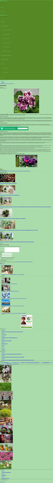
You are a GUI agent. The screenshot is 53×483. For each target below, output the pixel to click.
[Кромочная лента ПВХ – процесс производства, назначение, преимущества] (6, 425)
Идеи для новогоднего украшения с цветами (8, 183)
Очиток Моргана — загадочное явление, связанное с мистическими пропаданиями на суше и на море (19, 230)
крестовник (12, 362)
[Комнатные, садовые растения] (3, 2)
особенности (46, 362)
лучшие (22, 362)
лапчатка (15, 362)
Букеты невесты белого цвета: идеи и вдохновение (9, 195)
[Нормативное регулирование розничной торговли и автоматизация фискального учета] (6, 297)
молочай (25, 362)
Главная (1, 83)
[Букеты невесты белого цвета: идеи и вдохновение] (7, 193)
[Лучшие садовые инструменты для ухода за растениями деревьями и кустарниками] (6, 312)
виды (3, 362)
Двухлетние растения (6, 38)
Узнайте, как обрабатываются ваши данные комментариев (24, 261)
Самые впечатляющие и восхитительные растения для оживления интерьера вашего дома (17, 241)
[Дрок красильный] (5, 416)
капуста (9, 362)
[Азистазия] (5, 373)
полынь (9, 363)
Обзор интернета (5, 72)
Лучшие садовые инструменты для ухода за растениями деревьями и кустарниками (14, 313)
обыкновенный (36, 362)
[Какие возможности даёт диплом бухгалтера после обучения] (6, 290)
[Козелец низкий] (5, 390)
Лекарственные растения (6, 51)
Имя (1, 253)
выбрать (6, 362)
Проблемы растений (5, 59)
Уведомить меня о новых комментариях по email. (8, 257)
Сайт (0, 256)
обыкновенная (30, 362)
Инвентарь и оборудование (6, 55)
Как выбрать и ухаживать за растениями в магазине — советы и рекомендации (13, 274)
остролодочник (51, 362)
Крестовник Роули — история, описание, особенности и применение (13, 218)
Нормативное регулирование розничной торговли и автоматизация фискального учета (14, 298)
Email (1, 254)
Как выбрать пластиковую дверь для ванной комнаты (9, 283)
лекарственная (19, 362)
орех (39, 362)
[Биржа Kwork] (6, 451)
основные (42, 362)
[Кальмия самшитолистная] (6, 460)
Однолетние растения (6, 34)
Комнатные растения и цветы (7, 42)
